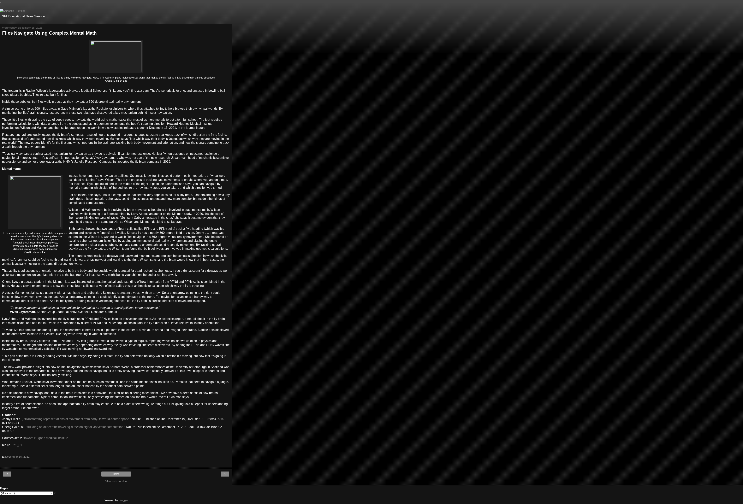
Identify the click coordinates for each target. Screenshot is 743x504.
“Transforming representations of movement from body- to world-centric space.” (77, 419)
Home (116, 474)
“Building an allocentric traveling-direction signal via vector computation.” (76, 427)
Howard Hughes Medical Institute (45, 438)
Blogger (123, 500)
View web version (116, 481)
